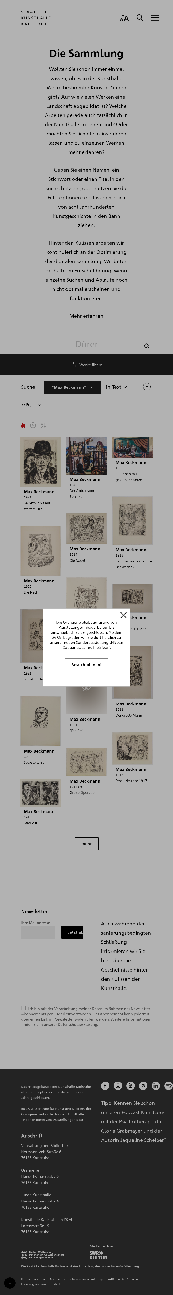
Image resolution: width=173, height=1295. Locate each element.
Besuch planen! (87, 664)
